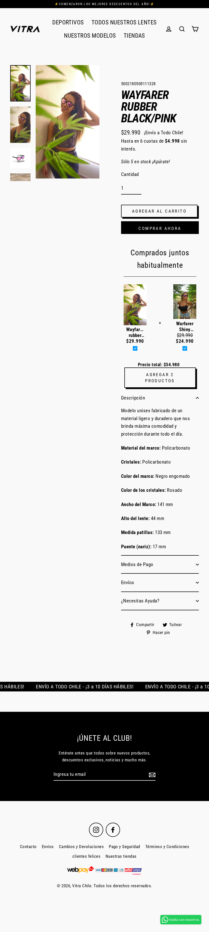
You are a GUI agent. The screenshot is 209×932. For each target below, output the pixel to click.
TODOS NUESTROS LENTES (124, 22)
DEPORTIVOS (68, 22)
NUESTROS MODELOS (90, 35)
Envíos (127, 582)
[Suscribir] (151, 774)
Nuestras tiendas (121, 856)
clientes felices (86, 856)
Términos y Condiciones (167, 846)
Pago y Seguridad (124, 846)
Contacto (28, 846)
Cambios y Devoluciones (81, 846)
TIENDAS (134, 35)
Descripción (133, 398)
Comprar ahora (159, 228)
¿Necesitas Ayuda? (140, 601)
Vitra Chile (81, 885)
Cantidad (130, 174)
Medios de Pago (137, 564)
